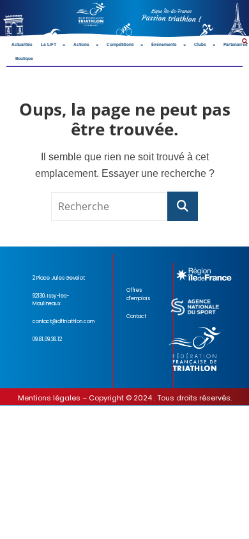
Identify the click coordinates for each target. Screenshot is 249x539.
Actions (81, 44)
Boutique (24, 58)
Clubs (200, 44)
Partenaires (235, 44)
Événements (164, 44)
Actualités (22, 44)
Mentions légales (49, 398)
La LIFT (48, 44)
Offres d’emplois (138, 294)
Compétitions (120, 44)
